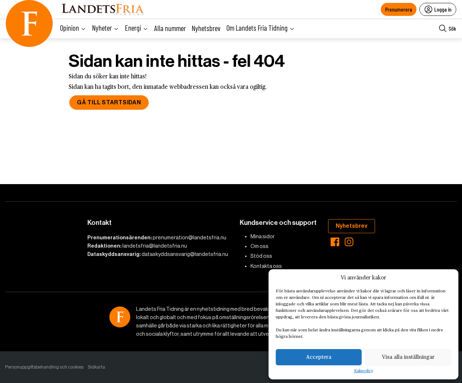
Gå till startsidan (109, 102)
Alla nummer (170, 27)
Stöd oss (261, 256)
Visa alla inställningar (408, 357)
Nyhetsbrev (206, 27)
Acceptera (318, 357)
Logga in (443, 9)
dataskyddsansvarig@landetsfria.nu (184, 254)
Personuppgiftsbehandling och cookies (44, 367)
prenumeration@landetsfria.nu (189, 237)
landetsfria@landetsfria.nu (154, 246)
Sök (452, 28)
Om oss (259, 246)
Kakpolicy (363, 371)
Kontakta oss (266, 266)
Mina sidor (262, 236)
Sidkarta (96, 367)
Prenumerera (398, 9)
